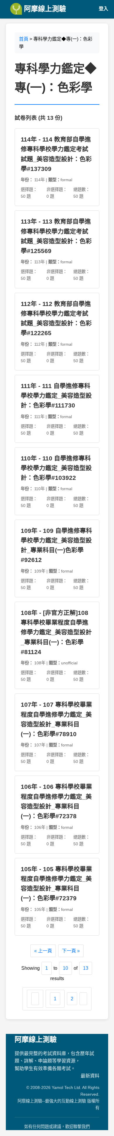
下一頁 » (71, 950)
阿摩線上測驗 (44, 9)
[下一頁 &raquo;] (83, 998)
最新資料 (90, 1075)
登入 (103, 8)
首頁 (23, 38)
